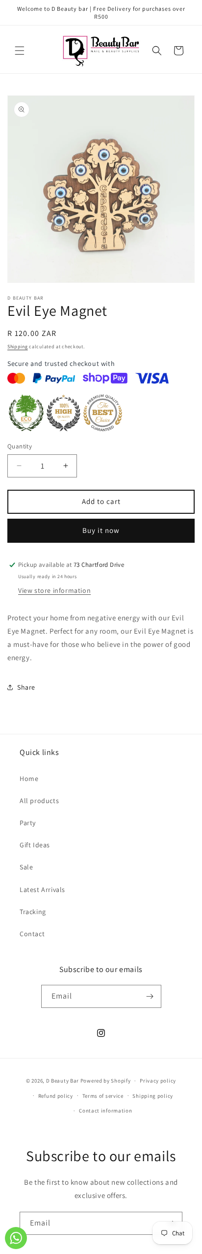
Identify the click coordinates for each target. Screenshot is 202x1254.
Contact (32, 933)
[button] (19, 50)
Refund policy (55, 1095)
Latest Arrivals (42, 889)
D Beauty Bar (62, 1080)
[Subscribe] (150, 996)
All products (39, 800)
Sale (26, 867)
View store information (54, 590)
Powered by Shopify (105, 1080)
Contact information (105, 1110)
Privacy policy (158, 1080)
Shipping (17, 346)
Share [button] (26, 687)
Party (28, 822)
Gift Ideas (35, 844)
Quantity (19, 446)
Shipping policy (152, 1095)
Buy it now (101, 530)
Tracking (33, 911)
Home (29, 778)
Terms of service (103, 1095)
